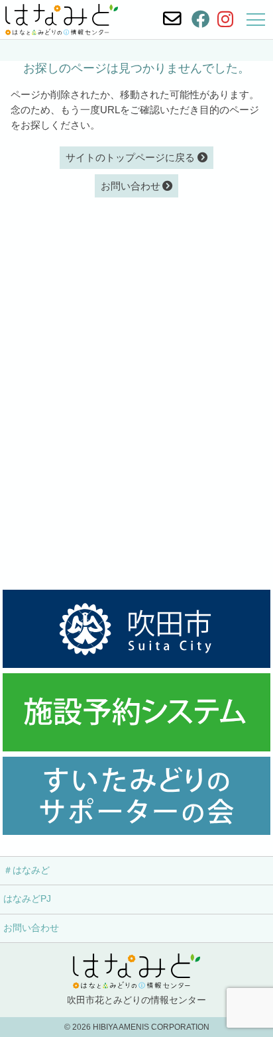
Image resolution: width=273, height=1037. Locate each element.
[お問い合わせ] (172, 19)
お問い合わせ (31, 928)
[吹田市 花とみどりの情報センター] (61, 19)
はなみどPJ (27, 899)
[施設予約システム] (136, 712)
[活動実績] (136, 796)
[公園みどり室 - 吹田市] (136, 629)
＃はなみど (26, 870)
